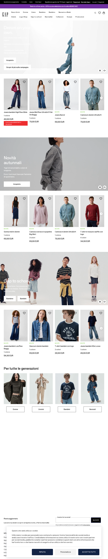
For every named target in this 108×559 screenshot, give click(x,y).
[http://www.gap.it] (5, 14)
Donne (15, 409)
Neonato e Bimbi (65, 12)
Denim (13, 17)
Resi (5, 543)
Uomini (41, 409)
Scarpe (69, 17)
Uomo (33, 12)
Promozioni (80, 17)
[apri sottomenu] (20, 12)
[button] (101, 98)
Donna (25, 12)
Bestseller (49, 17)
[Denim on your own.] (54, 47)
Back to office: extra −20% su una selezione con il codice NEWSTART (54, 6)
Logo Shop (23, 17)
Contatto (24, 2)
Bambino (52, 12)
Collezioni (59, 17)
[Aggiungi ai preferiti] (24, 82)
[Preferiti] (99, 13)
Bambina (42, 12)
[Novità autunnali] (54, 164)
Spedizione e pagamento (11, 2)
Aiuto (31, 2)
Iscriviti (96, 520)
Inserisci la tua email (63, 517)
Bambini (23, 299)
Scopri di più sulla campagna (17, 67)
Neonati (92, 409)
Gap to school (36, 17)
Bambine (9, 299)
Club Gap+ (38, 2)
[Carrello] (104, 13)
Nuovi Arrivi (15, 12)
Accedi (94, 2)
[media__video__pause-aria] (100, 70)
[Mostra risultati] (95, 13)
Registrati (76, 2)
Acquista (10, 60)
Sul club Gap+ (85, 2)
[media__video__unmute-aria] (104, 70)
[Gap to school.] (54, 278)
